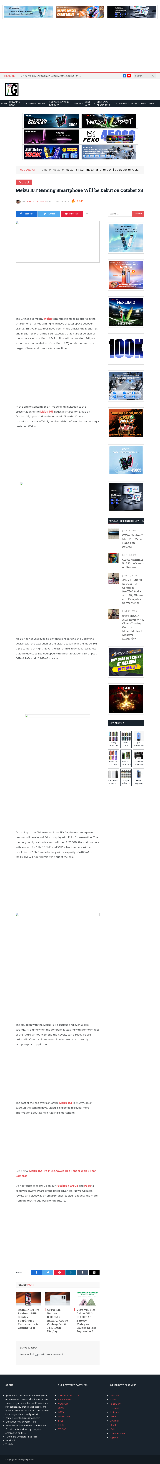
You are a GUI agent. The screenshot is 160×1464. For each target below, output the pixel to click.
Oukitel (114, 1429)
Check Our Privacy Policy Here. (20, 1421)
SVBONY (114, 1395)
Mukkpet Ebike (117, 1433)
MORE (134, 103)
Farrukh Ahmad (36, 201)
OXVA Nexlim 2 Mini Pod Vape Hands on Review (132, 540)
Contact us (10, 1417)
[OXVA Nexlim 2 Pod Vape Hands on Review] (113, 558)
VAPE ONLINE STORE (69, 1395)
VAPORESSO (64, 1399)
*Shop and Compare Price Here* (22, 1436)
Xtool (113, 1424)
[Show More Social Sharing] (87, 214)
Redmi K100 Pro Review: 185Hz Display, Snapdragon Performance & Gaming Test (28, 1319)
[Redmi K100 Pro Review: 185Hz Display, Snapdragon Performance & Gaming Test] (28, 1298)
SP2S (60, 1420)
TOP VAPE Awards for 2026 (59, 104)
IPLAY (61, 1424)
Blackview (115, 1403)
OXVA (61, 1407)
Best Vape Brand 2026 (103, 104)
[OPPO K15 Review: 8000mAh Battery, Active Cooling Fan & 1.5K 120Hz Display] (57, 1298)
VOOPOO (63, 1403)
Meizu (24, 182)
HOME (4, 103)
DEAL (144, 103)
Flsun (113, 1416)
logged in (38, 1354)
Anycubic (114, 1420)
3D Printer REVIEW (129, 520)
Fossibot (114, 1407)
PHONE (41, 103)
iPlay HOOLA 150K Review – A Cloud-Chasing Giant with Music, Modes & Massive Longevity (133, 627)
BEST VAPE (87, 104)
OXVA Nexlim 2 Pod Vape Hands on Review (133, 563)
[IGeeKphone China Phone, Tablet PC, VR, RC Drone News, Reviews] (12, 89)
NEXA (61, 1412)
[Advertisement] (80, 45)
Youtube (9, 1444)
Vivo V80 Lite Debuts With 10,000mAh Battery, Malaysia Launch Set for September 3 (86, 1320)
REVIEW (123, 103)
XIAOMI (145, 520)
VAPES (77, 103)
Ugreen (114, 1437)
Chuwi (113, 1399)
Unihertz (114, 1412)
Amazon (31, 103)
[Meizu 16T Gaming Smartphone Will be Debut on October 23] (58, 242)
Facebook (10, 1440)
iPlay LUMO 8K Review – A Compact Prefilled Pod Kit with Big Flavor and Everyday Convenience (133, 591)
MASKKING (64, 1416)
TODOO (62, 1429)
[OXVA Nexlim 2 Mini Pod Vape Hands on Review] (113, 534)
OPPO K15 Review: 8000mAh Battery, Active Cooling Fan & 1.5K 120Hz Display (52, 76)
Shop (151, 103)
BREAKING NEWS (14, 104)
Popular (113, 520)
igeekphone (28, 1459)
